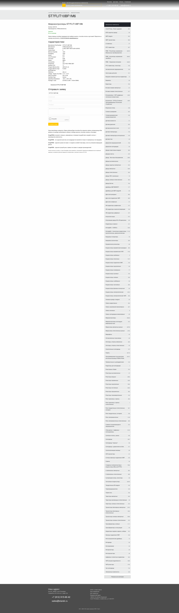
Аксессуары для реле (118, 73)
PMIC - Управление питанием (118, 62)
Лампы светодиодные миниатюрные (118, 314)
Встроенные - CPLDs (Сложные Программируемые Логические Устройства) (118, 102)
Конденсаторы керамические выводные (118, 248)
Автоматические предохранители (118, 69)
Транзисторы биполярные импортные (118, 507)
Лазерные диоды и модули (118, 299)
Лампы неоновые (118, 310)
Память (118, 353)
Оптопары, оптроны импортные (118, 342)
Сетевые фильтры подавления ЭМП (118, 457)
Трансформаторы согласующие (118, 527)
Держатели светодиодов (118, 146)
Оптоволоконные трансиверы (118, 338)
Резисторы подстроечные (118, 384)
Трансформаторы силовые (118, 524)
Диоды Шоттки (118, 183)
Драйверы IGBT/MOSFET (118, 187)
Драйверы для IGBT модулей (118, 191)
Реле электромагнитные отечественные (118, 421)
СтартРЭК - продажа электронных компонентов (58, 12)
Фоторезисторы (118, 549)
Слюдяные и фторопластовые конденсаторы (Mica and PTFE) (118, 466)
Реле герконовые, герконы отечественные (118, 403)
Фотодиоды (118, 542)
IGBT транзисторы (118, 40)
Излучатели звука (118, 216)
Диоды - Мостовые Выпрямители (118, 157)
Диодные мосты (118, 154)
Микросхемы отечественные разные (118, 331)
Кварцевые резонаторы (118, 240)
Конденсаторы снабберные (118, 281)
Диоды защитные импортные (118, 165)
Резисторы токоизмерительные (118, 395)
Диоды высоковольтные (118, 161)
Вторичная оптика (118, 108)
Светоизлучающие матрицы (118, 450)
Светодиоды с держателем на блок (118, 446)
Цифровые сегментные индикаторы (118, 557)
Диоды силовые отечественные (118, 179)
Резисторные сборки (118, 369)
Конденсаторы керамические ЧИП (118, 251)
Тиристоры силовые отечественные (118, 504)
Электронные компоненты (112, 24)
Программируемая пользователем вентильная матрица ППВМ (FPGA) (118, 357)
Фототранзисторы (118, 553)
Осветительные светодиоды (118, 349)
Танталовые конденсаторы (118, 481)
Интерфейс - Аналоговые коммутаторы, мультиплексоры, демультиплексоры (118, 232)
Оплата (121, 2)
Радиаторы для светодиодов (118, 365)
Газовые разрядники (118, 111)
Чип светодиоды (118, 568)
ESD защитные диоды (118, 32)
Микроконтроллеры (75, 12)
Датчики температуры (118, 132)
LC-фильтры (118, 43)
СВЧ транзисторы (118, 454)
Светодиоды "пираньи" (118, 443)
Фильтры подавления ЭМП (118, 535)
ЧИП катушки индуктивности (118, 561)
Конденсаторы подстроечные (118, 266)
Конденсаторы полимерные (118, 270)
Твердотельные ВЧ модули (118, 485)
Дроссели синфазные (118, 202)
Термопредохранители (118, 489)
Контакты (109, 2)
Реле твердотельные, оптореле (118, 413)
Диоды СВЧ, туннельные (118, 176)
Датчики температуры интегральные (118, 135)
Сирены (118, 461)
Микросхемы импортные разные (118, 327)
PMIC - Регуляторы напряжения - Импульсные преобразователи (118, 52)
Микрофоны (118, 334)
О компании (128, 2)
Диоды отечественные (118, 172)
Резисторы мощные (118, 377)
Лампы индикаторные (118, 303)
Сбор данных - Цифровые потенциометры (118, 431)
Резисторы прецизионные (118, 391)
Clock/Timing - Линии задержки (118, 29)
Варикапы (118, 80)
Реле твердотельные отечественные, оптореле (118, 409)
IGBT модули (118, 36)
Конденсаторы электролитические (118, 292)
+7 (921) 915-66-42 (112, 5)
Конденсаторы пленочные (118, 259)
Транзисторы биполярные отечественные (118, 512)
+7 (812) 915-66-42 (61, 596)
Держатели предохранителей (118, 143)
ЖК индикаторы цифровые (118, 213)
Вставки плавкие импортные (118, 88)
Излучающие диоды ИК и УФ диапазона (118, 220)
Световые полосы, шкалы (118, 435)
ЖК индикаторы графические (118, 205)
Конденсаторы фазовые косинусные (118, 288)
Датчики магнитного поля (118, 128)
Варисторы (118, 84)
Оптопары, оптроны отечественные (118, 345)
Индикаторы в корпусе (118, 224)
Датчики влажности (118, 120)
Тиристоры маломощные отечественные (118, 500)
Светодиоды (118, 439)
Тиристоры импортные (118, 496)
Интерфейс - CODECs (118, 227)
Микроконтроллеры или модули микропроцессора (118, 322)
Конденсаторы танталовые (118, 284)
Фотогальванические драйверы (118, 538)
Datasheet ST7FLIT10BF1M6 (58, 85)
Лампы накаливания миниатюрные (118, 307)
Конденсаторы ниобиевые (118, 255)
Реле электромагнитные (118, 417)
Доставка (115, 2)
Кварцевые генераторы (118, 237)
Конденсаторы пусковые (118, 273)
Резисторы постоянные (118, 388)
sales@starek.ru (126, 5)
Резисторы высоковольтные (118, 373)
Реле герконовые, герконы (118, 399)
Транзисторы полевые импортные (118, 516)
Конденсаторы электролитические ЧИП (118, 296)
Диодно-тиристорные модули (118, 150)
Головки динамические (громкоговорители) (118, 116)
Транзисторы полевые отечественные (118, 520)
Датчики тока (118, 139)
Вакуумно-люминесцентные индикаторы (118, 76)
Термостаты (118, 492)
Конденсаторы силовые (118, 277)
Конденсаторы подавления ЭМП (118, 262)
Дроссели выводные (118, 194)
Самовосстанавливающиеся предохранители (118, 425)
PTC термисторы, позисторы (118, 65)
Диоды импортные (118, 168)
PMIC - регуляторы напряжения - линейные (118, 57)
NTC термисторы (118, 47)
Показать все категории (117, 577)
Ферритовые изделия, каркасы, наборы (118, 531)
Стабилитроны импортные (118, 470)
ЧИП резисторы (118, 564)
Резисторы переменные (118, 380)
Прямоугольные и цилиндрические (118, 362)
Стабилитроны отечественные (118, 474)
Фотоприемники (118, 546)
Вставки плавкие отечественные (118, 91)
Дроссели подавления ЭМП (118, 198)
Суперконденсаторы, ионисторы (118, 478)
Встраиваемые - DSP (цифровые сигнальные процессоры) (118, 96)
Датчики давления (118, 124)
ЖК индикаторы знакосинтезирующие (118, 209)
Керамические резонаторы (118, 244)
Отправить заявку (53, 124)
